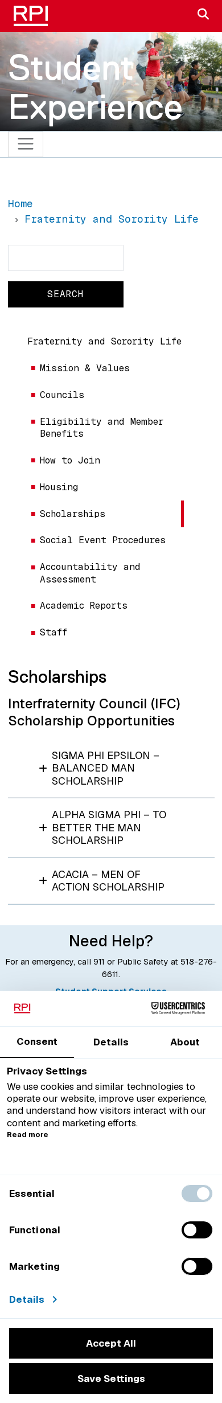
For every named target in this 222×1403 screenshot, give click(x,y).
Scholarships (72, 514)
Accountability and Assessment (90, 573)
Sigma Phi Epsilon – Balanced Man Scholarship (105, 768)
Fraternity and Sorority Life (104, 341)
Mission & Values (85, 368)
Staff (53, 632)
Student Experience (95, 87)
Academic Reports (84, 606)
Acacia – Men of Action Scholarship (108, 881)
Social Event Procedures (103, 540)
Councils (62, 395)
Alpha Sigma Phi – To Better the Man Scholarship (109, 827)
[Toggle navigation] (26, 144)
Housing (59, 487)
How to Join (70, 460)
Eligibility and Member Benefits (101, 428)
